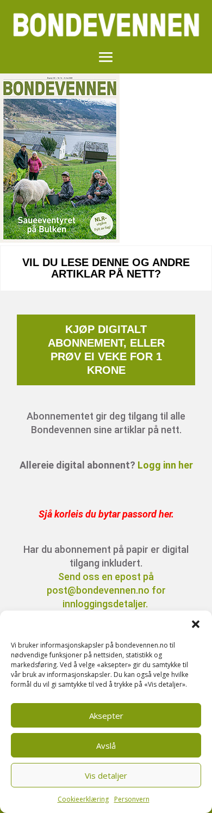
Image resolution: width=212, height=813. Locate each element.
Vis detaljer (106, 775)
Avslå (106, 745)
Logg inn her (165, 465)
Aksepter (106, 715)
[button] (195, 624)
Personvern (131, 799)
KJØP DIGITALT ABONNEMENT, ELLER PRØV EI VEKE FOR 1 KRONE (106, 349)
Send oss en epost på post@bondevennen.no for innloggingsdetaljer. (106, 590)
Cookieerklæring (83, 799)
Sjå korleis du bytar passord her (105, 514)
